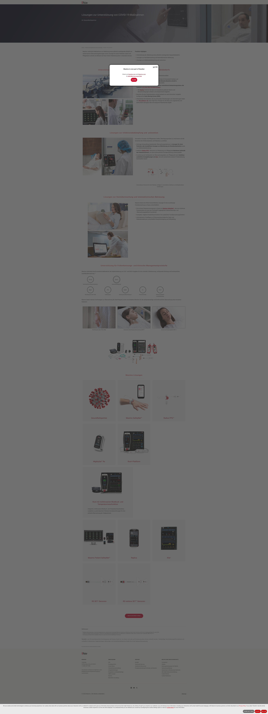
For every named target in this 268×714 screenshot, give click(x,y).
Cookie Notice (170, 707)
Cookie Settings (249, 711)
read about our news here (135, 76)
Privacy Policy (242, 705)
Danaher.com (132, 74)
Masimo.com (142, 74)
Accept (257, 711)
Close (153, 67)
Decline (264, 711)
